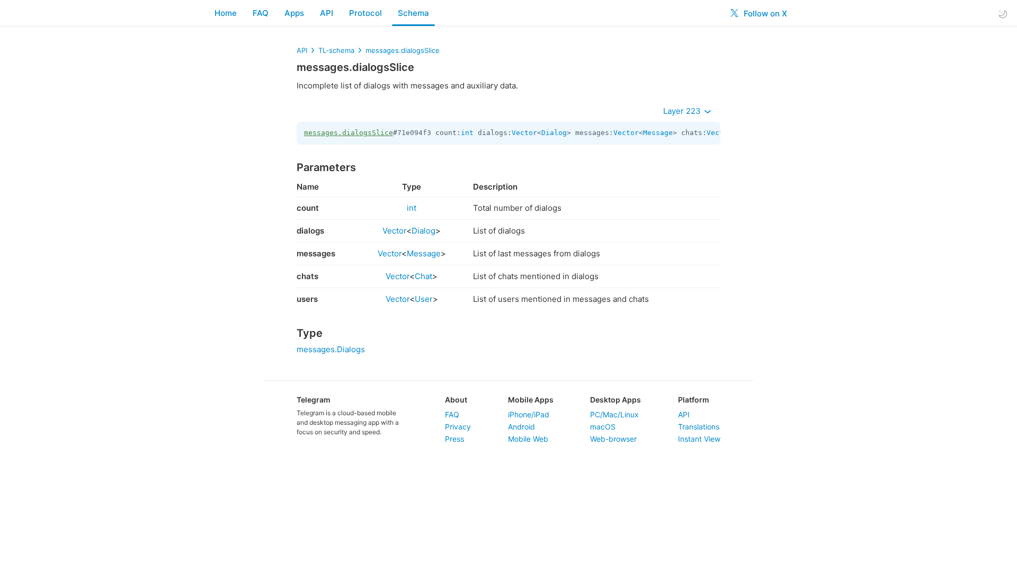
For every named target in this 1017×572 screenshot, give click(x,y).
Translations (698, 426)
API (326, 13)
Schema (413, 13)
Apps (294, 13)
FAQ (261, 13)
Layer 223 (683, 111)
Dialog (554, 133)
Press (454, 438)
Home (226, 13)
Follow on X (764, 13)
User (424, 299)
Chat (423, 276)
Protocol (365, 13)
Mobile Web (528, 438)
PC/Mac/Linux (614, 414)
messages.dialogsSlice (402, 50)
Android (521, 426)
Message (658, 133)
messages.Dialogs (331, 349)
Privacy (458, 426)
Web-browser (613, 438)
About (456, 399)
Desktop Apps (615, 399)
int (467, 133)
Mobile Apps (531, 399)
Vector (524, 133)
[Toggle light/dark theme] (1002, 13)
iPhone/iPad (528, 414)
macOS (602, 426)
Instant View (699, 438)
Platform (693, 399)
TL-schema (336, 50)
